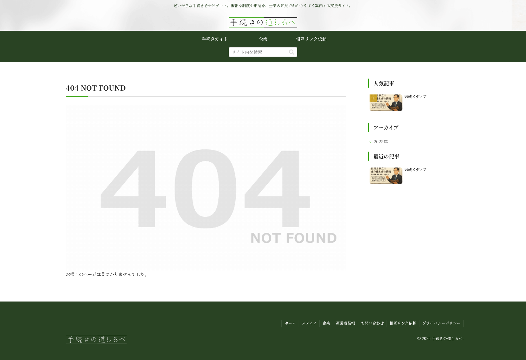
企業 (326, 323)
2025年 (381, 141)
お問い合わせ (372, 323)
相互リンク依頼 (403, 323)
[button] (291, 52)
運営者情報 (345, 323)
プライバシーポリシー (441, 323)
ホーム (290, 323)
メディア (309, 323)
